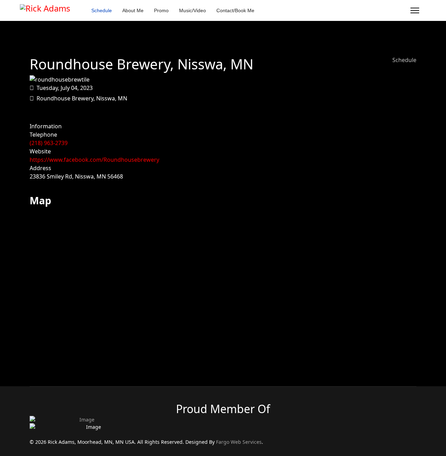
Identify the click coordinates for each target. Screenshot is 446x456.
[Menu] (414, 10)
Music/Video (192, 10)
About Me (133, 10)
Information (46, 126)
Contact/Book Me (235, 10)
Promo (161, 10)
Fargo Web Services (239, 442)
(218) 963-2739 (49, 143)
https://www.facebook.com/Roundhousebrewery (94, 160)
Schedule (101, 10)
